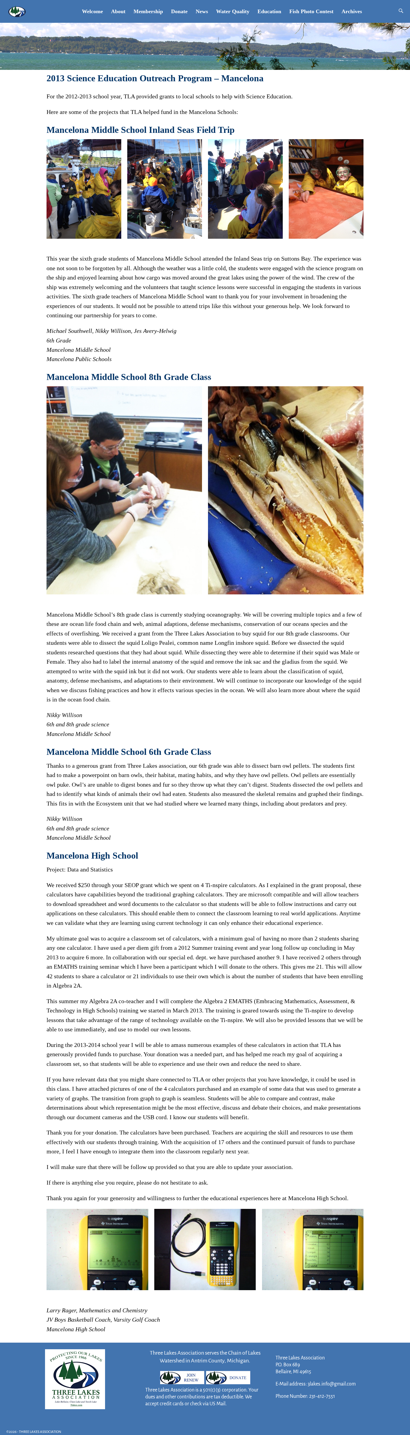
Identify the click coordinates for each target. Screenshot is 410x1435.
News (202, 11)
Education (269, 11)
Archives (352, 11)
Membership (148, 11)
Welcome (92, 11)
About (118, 11)
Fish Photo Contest (311, 11)
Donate (179, 11)
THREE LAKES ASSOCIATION (40, 1432)
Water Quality (232, 11)
